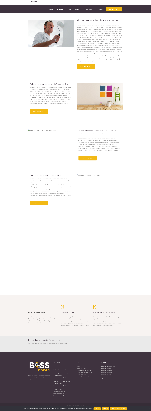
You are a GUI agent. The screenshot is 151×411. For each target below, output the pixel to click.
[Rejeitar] (149, 408)
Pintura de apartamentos (108, 366)
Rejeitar (105, 408)
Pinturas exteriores (106, 376)
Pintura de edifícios (106, 368)
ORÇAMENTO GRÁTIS (86, 66)
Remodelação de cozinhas (84, 372)
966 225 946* (113, 9)
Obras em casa (81, 368)
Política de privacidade (59, 370)
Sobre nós (56, 366)
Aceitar (97, 408)
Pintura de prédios (106, 374)
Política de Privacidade (118, 408)
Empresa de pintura (106, 378)
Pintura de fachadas (106, 370)
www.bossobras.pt (58, 393)
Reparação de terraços (83, 376)
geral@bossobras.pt (59, 391)
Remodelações (81, 374)
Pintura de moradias (106, 372)
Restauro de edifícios (83, 378)
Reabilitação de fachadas (84, 370)
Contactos (56, 368)
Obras (78, 366)
